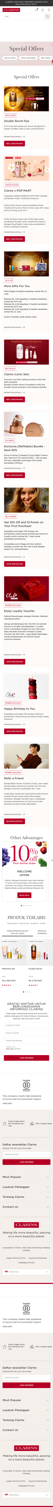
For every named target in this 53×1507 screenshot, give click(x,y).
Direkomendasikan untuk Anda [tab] (17, 932)
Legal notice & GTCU (15, 1285)
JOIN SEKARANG (14, 564)
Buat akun (24, 895)
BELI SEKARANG (14, 144)
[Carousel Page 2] (23, 905)
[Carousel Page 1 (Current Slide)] (21, 905)
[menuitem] (36, 9)
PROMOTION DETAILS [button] (12, 468)
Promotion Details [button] (12, 137)
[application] (24, 872)
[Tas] (42, 9)
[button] (26, 1204)
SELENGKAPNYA (14, 821)
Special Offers (10, 58)
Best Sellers (46, 58)
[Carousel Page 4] (27, 905)
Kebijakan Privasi (26, 1289)
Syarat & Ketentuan (38, 1285)
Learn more (7, 1103)
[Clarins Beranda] (11, 10)
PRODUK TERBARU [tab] (42, 932)
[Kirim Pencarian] (47, 16)
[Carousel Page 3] (25, 905)
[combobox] (26, 1298)
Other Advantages (28, 58)
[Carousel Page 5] (29, 905)
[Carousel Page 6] (31, 905)
